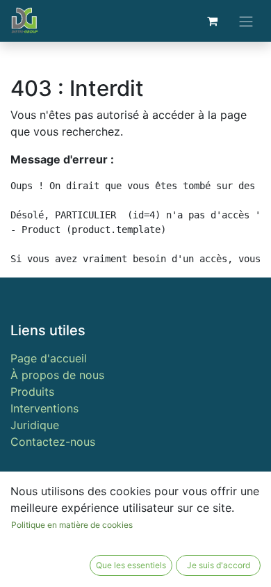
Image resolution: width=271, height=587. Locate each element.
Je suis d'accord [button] (218, 565)
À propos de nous (57, 375)
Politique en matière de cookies (72, 525)
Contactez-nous (52, 442)
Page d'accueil (48, 358)
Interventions (44, 408)
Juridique (34, 425)
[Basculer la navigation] (246, 21)
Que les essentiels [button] (131, 565)
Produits (32, 392)
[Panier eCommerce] (212, 21)
